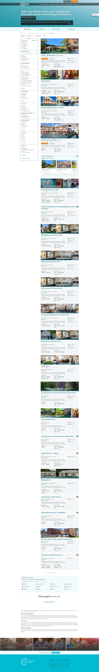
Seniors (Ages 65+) (26, 72)
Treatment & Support (54, 4)
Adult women (25, 94)
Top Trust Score (30, 35)
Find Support (75, 1)
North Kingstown (26, 586)
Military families (25, 99)
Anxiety (24, 124)
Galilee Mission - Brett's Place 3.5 (51, 497)
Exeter (38, 589)
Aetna (24, 55)
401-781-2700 (44, 484)
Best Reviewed (39, 35)
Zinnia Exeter (45, 366)
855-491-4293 (44, 319)
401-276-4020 (44, 397)
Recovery (62, 4)
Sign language (25, 148)
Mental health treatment (27, 83)
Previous (45, 572)
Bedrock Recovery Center (49, 140)
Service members (26, 98)
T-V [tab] (42, 581)
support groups (25, 611)
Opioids (24, 105)
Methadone (25, 115)
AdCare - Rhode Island (48, 55)
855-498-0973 (45, 143)
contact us (59, 630)
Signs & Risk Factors (44, 4)
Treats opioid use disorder (27, 81)
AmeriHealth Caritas (26, 59)
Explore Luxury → (56, 652)
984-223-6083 (45, 58)
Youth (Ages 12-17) (26, 76)
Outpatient (24, 46)
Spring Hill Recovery (76, 169)
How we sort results (34, 40)
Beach (24, 134)
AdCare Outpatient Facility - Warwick (52, 107)
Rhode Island (27, 579)
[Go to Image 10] (64, 52)
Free (23, 65)
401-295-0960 (44, 370)
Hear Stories (68, 1)
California (47, 158)
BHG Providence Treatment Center (51, 288)
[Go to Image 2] (56, 52)
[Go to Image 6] (60, 52)
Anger (24, 123)
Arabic (24, 151)
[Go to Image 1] (55, 52)
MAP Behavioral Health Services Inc (52, 555)
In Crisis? (95, 14)
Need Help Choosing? (25, 158)
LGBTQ (24, 95)
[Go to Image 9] (63, 52)
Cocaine (24, 109)
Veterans (24, 96)
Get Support (59, 660)
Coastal (24, 137)
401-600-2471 (44, 194)
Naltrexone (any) (25, 117)
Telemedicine (25, 48)
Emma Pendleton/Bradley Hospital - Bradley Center (56, 539)
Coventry (53, 584)
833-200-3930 (44, 239)
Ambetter (24, 56)
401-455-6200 (44, 85)
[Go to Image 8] (62, 52)
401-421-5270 (44, 213)
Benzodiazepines (26, 108)
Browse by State (48, 602)
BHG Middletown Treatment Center (52, 235)
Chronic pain (25, 128)
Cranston (67, 589)
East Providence (40, 584)
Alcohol (24, 106)
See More (62, 66)
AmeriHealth (25, 58)
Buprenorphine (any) (26, 116)
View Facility (52, 58)
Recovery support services (27, 85)
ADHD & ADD (25, 122)
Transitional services (26, 87)
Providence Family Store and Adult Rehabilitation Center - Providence (58, 207)
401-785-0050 (44, 559)
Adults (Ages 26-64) (26, 73)
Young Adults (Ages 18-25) (27, 74)
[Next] (77, 46)
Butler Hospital (45, 81)
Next (54, 572)
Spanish (24, 147)
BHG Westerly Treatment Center (51, 261)
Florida (51, 158)
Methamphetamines (26, 110)
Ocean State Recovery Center (50, 189)
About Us (76, 4)
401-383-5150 (44, 423)
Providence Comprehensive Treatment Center (55, 315)
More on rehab (51, 33)
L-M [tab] (35, 581)
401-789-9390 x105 (45, 500)
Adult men (24, 93)
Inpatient (24, 43)
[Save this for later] (77, 40)
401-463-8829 (44, 542)
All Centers (23, 35)
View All (23, 88)
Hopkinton (25, 589)
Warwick (53, 589)
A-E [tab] (28, 581)
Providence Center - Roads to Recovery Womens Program (58, 392)
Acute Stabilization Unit (48, 419)
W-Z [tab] (44, 581)
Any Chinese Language (26, 152)
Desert (24, 139)
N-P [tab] (37, 581)
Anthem (24, 60)
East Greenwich (54, 586)
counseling (31, 611)
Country (24, 138)
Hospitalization (25, 44)
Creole (24, 153)
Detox (24, 47)
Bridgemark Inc (46, 480)
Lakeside (24, 141)
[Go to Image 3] (57, 52)
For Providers (66, 660)
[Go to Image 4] (58, 52)
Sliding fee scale (25, 66)
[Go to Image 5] (59, 52)
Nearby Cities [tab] (24, 581)
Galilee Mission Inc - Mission (50, 453)
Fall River (25, 584)
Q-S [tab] (40, 581)
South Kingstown (69, 584)
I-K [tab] (33, 581)
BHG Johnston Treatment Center (51, 341)
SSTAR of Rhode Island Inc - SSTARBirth (53, 512)
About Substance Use (69, 4)
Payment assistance (26, 67)
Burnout (24, 127)
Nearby (45, 35)
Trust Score (69, 617)
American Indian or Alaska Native (28, 149)
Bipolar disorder (25, 126)
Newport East (68, 586)
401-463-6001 (44, 517)
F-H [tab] (31, 581)
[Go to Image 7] (61, 52)
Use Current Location (29, 18)
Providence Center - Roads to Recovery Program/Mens (57, 436)
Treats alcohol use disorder (27, 80)
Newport (39, 586)
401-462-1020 (44, 440)
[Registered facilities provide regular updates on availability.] (75, 62)
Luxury (24, 84)
